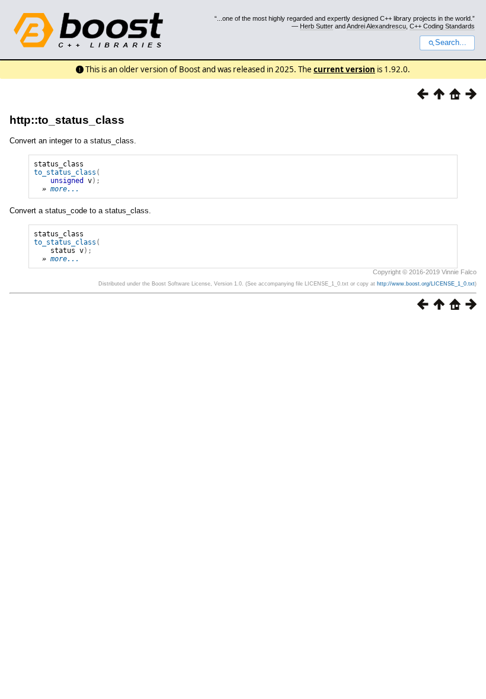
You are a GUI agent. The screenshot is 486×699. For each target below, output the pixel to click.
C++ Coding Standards (442, 26)
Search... (450, 43)
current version (344, 69)
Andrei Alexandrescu (376, 26)
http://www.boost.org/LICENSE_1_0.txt (426, 284)
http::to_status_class (66, 120)
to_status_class (65, 172)
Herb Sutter (316, 26)
